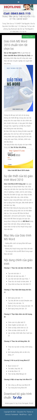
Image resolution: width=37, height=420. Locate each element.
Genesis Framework (11, 414)
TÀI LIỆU (31, 403)
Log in (30, 414)
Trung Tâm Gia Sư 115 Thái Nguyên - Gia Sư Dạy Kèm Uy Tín (18, 9)
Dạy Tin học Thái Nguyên (22, 403)
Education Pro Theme (24, 412)
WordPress (23, 414)
